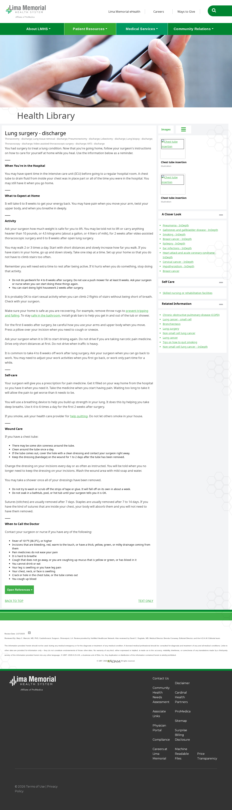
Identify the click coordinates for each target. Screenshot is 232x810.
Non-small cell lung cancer (179, 333)
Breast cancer (171, 271)
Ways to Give (186, 12)
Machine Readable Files (182, 753)
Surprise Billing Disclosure (182, 735)
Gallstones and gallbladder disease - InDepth (190, 230)
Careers (158, 12)
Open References (19, 589)
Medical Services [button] (140, 29)
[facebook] (189, 786)
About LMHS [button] (37, 29)
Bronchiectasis (172, 324)
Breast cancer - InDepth (177, 239)
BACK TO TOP (14, 601)
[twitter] (207, 786)
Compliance (161, 739)
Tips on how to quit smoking (180, 342)
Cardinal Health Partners (181, 697)
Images (166, 129)
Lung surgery (171, 328)
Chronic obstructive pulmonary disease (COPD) (191, 315)
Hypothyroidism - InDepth (178, 266)
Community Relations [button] (192, 29)
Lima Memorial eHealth (124, 12)
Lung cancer (170, 337)
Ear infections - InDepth (177, 248)
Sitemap (181, 721)
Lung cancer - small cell (177, 319)
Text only (145, 601)
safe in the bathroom (45, 315)
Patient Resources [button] (89, 29)
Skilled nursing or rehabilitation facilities (187, 293)
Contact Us (161, 678)
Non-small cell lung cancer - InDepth (185, 346)
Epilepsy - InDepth (174, 243)
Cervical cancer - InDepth (178, 261)
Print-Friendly (146, 127)
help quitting (79, 416)
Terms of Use (35, 786)
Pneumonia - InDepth (176, 225)
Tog (183, 129)
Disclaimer (182, 683)
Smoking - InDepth (174, 234)
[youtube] (215, 786)
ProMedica (182, 711)
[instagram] (198, 786)
